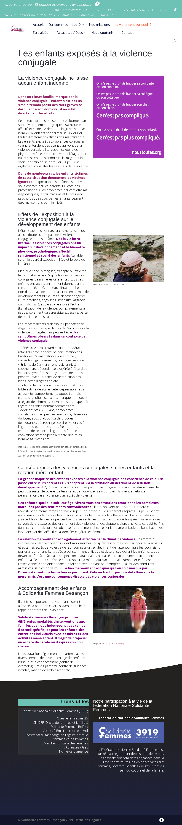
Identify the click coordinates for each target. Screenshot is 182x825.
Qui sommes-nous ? (65, 25)
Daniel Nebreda (108, 643)
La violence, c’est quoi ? (133, 25)
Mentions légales (88, 820)
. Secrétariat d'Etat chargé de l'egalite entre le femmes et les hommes (55, 737)
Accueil (38, 25)
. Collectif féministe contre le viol (64, 730)
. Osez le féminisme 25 (71, 718)
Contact (128, 33)
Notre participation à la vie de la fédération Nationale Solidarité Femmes (122, 705)
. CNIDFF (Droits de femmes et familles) (60, 722)
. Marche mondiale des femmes (65, 743)
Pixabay (121, 643)
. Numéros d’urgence (73, 751)
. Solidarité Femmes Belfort (68, 726)
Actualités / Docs (70, 33)
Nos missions (99, 25)
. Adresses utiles (76, 747)
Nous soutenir (102, 33)
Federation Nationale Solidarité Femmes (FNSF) (54, 711)
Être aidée (40, 33)
